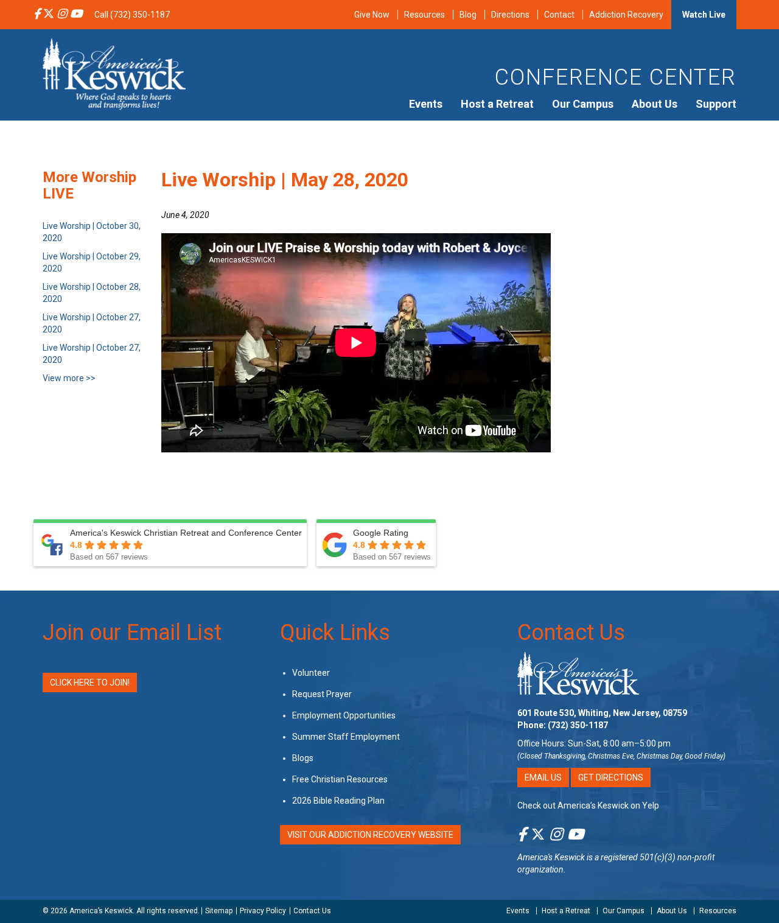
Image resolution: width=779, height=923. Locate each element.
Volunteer (311, 673)
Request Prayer (322, 694)
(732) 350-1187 (578, 725)
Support (716, 103)
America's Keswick (551, 857)
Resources (424, 14)
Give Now (372, 14)
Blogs (302, 758)
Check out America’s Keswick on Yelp (588, 805)
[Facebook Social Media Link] (36, 14)
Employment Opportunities (344, 715)
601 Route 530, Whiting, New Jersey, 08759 (602, 713)
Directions (510, 14)
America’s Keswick (101, 911)
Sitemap (218, 911)
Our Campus (582, 103)
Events (425, 103)
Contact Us (571, 632)
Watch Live (703, 14)
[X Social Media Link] (48, 14)
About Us (654, 103)
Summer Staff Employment (346, 737)
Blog (468, 14)
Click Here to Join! (90, 682)
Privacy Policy (263, 911)
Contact (559, 14)
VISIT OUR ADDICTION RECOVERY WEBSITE (370, 835)
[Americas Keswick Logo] (114, 73)
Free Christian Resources (340, 779)
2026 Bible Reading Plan (338, 800)
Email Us (543, 777)
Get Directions (610, 777)
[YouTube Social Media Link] (76, 14)
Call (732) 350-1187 (132, 14)
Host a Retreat (497, 103)
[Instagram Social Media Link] (62, 14)
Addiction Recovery (626, 14)
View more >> (69, 378)
